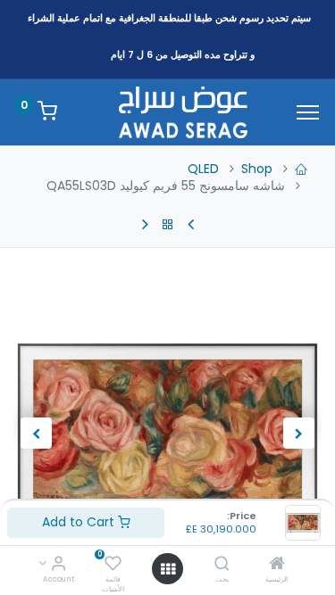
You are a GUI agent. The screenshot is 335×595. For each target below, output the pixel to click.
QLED (203, 169)
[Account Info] (58, 565)
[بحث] (222, 565)
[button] (298, 433)
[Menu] (308, 112)
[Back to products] (168, 225)
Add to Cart (80, 522)
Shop (256, 169)
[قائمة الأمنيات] (113, 565)
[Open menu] (168, 569)
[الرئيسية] (277, 565)
